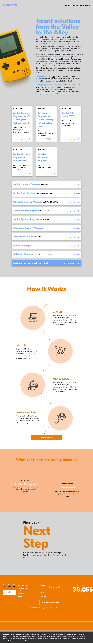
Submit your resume (30, 555)
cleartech (10, 5)
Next (87, 487)
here (53, 76)
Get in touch (46, 438)
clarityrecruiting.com (16, 641)
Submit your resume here (45, 92)
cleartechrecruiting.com (33, 641)
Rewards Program (50, 602)
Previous (5, 487)
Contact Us (23, 585)
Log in (9, 592)
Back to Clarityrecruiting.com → (77, 5)
